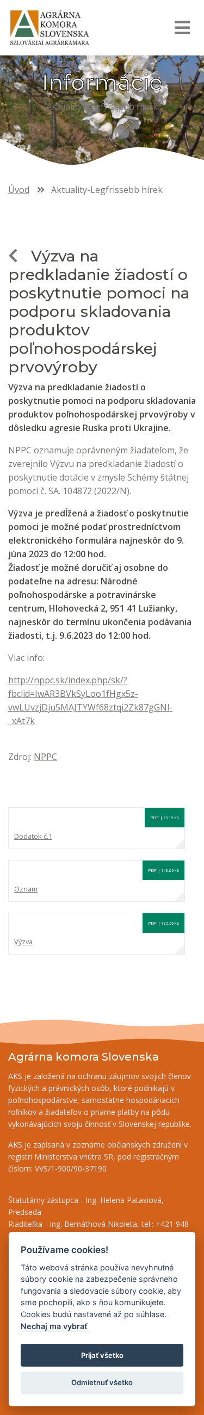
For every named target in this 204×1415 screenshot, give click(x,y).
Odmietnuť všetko (102, 1382)
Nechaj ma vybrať (54, 1326)
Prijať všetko (102, 1355)
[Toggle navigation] (181, 28)
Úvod (18, 190)
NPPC (45, 757)
